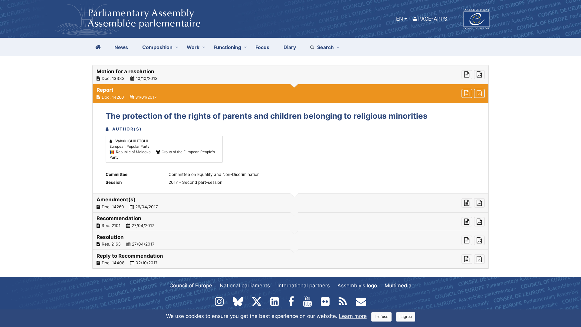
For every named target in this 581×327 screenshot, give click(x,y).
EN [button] (399, 19)
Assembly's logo (357, 285)
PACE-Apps (432, 19)
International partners (303, 285)
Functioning (227, 47)
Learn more (353, 316)
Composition (157, 47)
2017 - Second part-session (195, 182)
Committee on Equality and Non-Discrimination (214, 174)
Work (193, 47)
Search (325, 47)
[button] (290, 74)
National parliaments (245, 285)
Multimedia (398, 285)
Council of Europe (190, 285)
